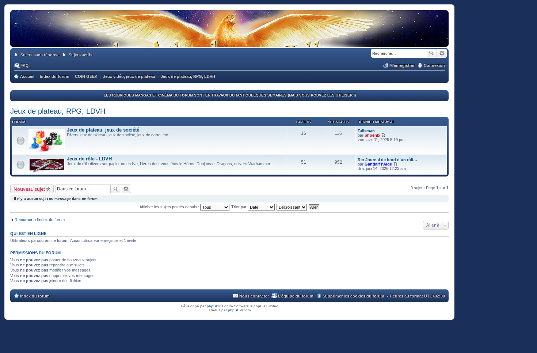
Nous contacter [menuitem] (254, 296)
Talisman (366, 131)
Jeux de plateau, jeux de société (103, 130)
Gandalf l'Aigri (378, 164)
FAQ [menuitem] (24, 65)
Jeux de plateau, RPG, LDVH (57, 111)
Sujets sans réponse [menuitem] (40, 55)
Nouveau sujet (29, 189)
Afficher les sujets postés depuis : (170, 207)
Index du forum (35, 296)
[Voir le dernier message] (383, 135)
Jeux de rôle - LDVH (89, 159)
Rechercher (431, 53)
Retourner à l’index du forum (40, 219)
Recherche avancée (442, 53)
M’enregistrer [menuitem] (402, 65)
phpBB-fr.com (239, 310)
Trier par (239, 207)
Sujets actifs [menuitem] (80, 55)
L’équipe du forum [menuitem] (295, 296)
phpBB (212, 306)
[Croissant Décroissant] (292, 207)
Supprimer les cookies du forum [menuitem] (353, 296)
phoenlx (372, 135)
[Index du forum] (229, 39)
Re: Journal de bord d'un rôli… (387, 159)
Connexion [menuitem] (434, 65)
